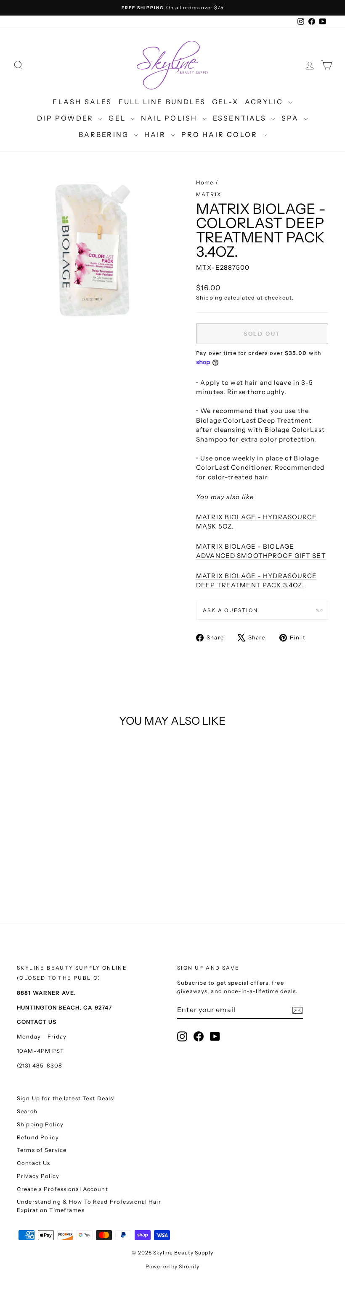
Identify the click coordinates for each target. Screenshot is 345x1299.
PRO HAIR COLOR (220, 134)
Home (205, 182)
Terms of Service (41, 1149)
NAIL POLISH (170, 118)
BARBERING (105, 134)
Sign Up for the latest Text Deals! (66, 1098)
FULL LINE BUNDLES (162, 101)
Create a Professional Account (62, 1189)
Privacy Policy (38, 1176)
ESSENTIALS (241, 118)
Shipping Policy (40, 1124)
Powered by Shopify (172, 1266)
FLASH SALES (82, 101)
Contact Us (33, 1163)
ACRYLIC (265, 101)
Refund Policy (38, 1137)
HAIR (156, 134)
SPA (291, 118)
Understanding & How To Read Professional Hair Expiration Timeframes (89, 1205)
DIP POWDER (66, 118)
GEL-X (225, 101)
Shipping (209, 298)
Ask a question (230, 610)
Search (27, 1111)
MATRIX (208, 194)
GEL (118, 118)
